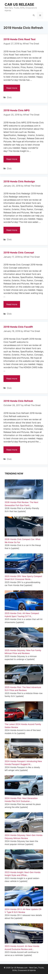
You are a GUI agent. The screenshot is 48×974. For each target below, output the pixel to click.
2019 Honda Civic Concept (18, 252)
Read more (11, 88)
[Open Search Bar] (34, 15)
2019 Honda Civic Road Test (19, 39)
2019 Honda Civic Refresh (18, 401)
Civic (9, 97)
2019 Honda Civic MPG (16, 110)
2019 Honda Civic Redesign (19, 181)
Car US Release (19, 4)
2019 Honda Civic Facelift (18, 326)
